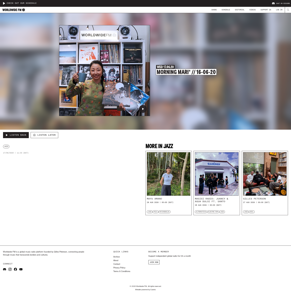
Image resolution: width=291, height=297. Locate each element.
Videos (252, 10)
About (115, 260)
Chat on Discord (283, 3)
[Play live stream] (3, 3)
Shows (214, 10)
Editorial (239, 10)
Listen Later (46, 135)
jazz (6, 146)
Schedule (226, 10)
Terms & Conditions (121, 271)
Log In (279, 10)
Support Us (266, 10)
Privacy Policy (119, 268)
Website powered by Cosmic (145, 289)
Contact (116, 264)
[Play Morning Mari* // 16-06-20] (143, 109)
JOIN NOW (154, 262)
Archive (116, 257)
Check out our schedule (22, 3)
